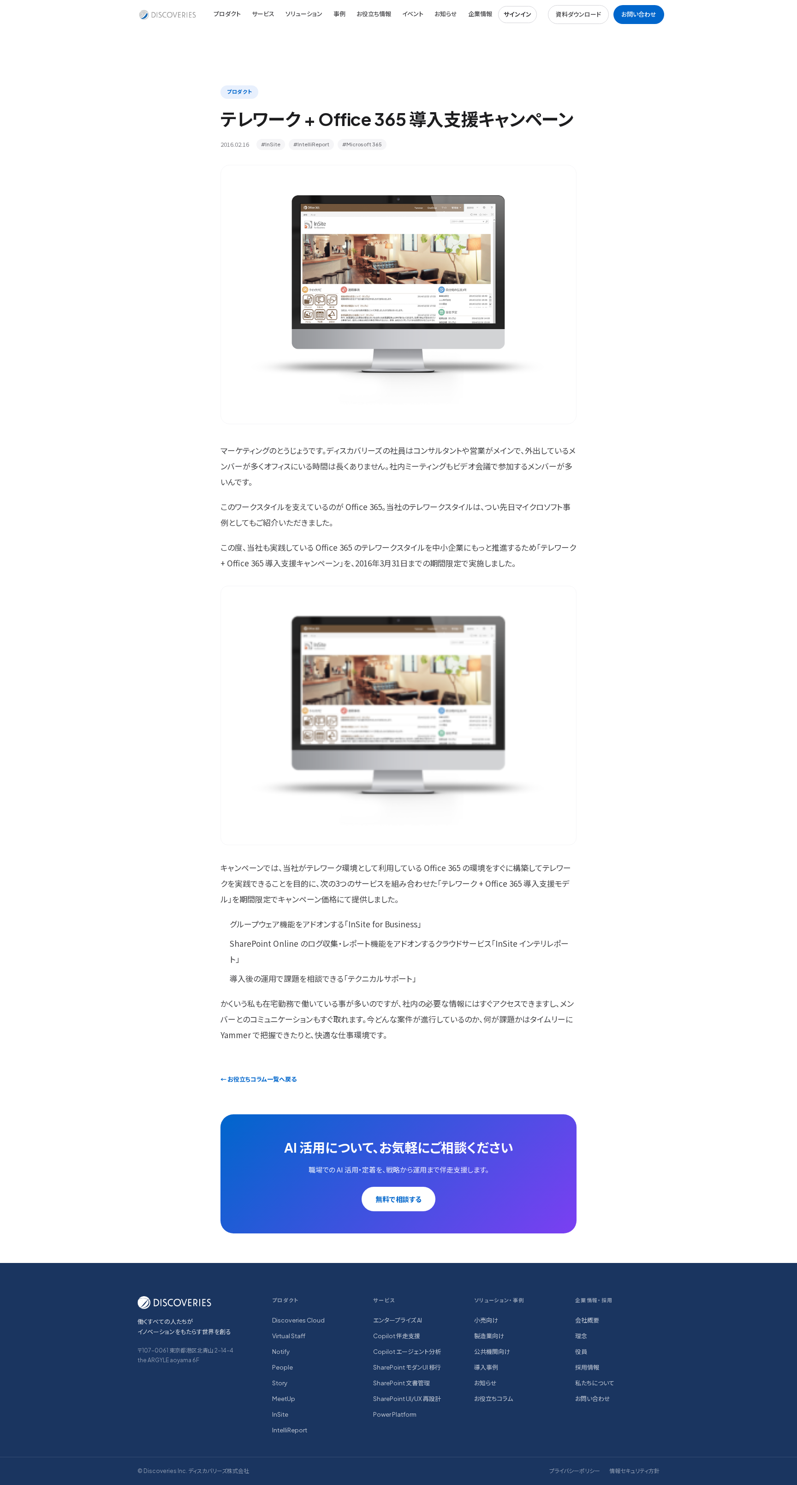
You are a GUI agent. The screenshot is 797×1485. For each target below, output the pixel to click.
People (282, 1367)
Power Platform (394, 1414)
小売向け (486, 1320)
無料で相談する (398, 1199)
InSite (280, 1414)
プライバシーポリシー (574, 1470)
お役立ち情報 (374, 14)
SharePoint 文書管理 (401, 1383)
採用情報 (587, 1367)
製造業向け (489, 1336)
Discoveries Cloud (298, 1320)
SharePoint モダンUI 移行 (407, 1367)
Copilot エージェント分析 (407, 1351)
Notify (281, 1351)
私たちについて (594, 1383)
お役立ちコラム (493, 1398)
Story (279, 1383)
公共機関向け (492, 1351)
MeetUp (283, 1398)
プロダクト (227, 14)
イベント (412, 14)
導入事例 (486, 1367)
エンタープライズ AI (397, 1320)
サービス (263, 14)
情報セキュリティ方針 (634, 1470)
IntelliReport (289, 1430)
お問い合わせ (638, 14)
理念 (581, 1336)
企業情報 (480, 14)
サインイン (517, 14)
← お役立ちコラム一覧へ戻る (258, 1079)
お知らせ (445, 14)
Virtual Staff (288, 1336)
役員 (581, 1351)
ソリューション (303, 14)
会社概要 (587, 1320)
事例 (339, 14)
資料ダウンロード (578, 14)
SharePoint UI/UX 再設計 (407, 1398)
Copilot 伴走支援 (396, 1336)
